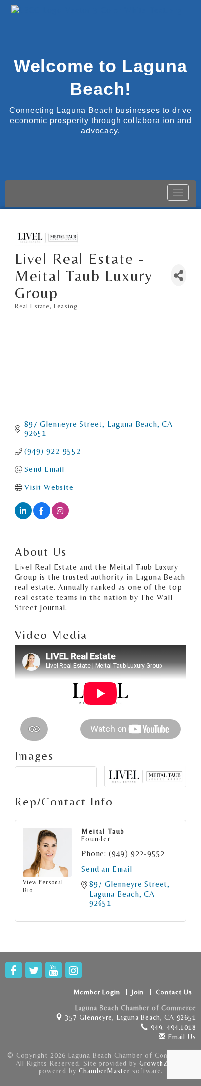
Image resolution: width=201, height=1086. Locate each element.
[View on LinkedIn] (23, 516)
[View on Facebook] (41, 516)
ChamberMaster (104, 1071)
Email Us (181, 1037)
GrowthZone (160, 1063)
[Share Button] (178, 275)
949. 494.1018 (172, 1027)
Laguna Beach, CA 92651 (130, 1017)
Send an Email (106, 869)
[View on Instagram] (60, 516)
